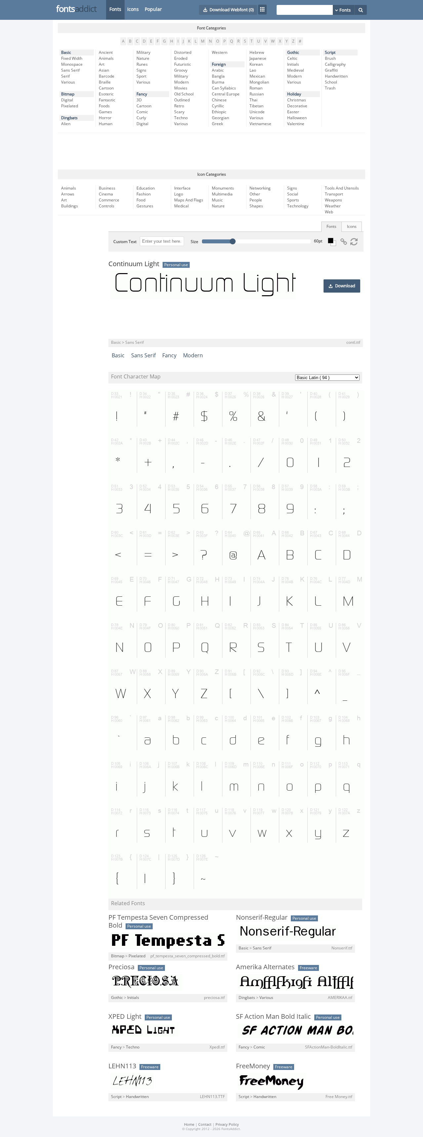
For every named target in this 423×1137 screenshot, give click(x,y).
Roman (256, 88)
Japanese (258, 58)
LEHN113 (122, 1066)
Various (68, 82)
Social (292, 194)
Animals (106, 58)
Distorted (182, 52)
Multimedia (222, 194)
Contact (205, 1124)
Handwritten (336, 76)
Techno (181, 118)
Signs (141, 70)
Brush (330, 58)
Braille (105, 82)
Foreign (219, 64)
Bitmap (67, 94)
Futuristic (182, 64)
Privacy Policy (227, 1124)
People (256, 200)
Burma (218, 82)
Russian (257, 94)
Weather (333, 206)
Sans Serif (70, 70)
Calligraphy (335, 64)
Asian (104, 70)
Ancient (106, 52)
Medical (181, 206)
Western (219, 52)
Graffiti (331, 70)
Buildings (69, 206)
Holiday (294, 94)
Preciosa (121, 967)
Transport (334, 194)
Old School (184, 94)
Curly (141, 118)
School (331, 82)
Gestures (144, 206)
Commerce (109, 200)
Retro (179, 106)
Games (105, 112)
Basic (66, 52)
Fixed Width (71, 58)
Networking (260, 188)
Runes (142, 64)
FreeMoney (253, 1066)
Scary (179, 112)
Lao (253, 70)
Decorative (297, 106)
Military (143, 52)
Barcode (106, 76)
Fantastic (107, 100)
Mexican (257, 76)
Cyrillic (218, 106)
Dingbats (69, 118)
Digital (67, 100)
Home (189, 1124)
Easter (293, 112)
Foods (104, 106)
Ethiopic (219, 112)
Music (217, 200)
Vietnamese (260, 124)
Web (329, 212)
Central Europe (226, 94)
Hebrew (257, 52)
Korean (256, 64)
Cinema (106, 194)
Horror (105, 118)
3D (139, 100)
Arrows (67, 194)
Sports (293, 200)
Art (101, 64)
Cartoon (106, 88)
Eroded (180, 58)
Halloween (297, 118)
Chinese (219, 100)
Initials (293, 64)
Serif (65, 76)
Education (145, 188)
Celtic (292, 58)
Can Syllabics (224, 88)
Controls (106, 206)
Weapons (333, 200)
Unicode (257, 112)
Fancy (141, 94)
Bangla (218, 76)
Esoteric (106, 94)
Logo (178, 194)
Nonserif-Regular (262, 917)
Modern (181, 82)
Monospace (72, 64)
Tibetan (256, 106)
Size (194, 241)
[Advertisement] (211, 151)
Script (330, 52)
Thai (253, 100)
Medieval (295, 70)
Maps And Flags (188, 200)
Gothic (293, 52)
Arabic (218, 70)
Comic (142, 112)
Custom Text (124, 241)
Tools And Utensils (342, 188)
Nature (142, 58)
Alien (65, 124)
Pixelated (69, 106)
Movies (180, 88)
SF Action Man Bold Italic (273, 1016)
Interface (182, 188)
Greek (217, 124)
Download (345, 286)
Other (255, 194)
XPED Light (124, 1016)
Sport (141, 76)
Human (105, 124)
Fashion (143, 194)
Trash (330, 88)
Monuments (223, 188)
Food (140, 200)
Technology (297, 206)
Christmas (296, 100)
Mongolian (259, 82)
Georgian (220, 118)
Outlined (182, 100)
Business (107, 188)
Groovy (180, 70)
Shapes (256, 206)
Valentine (295, 124)
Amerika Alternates (265, 967)
